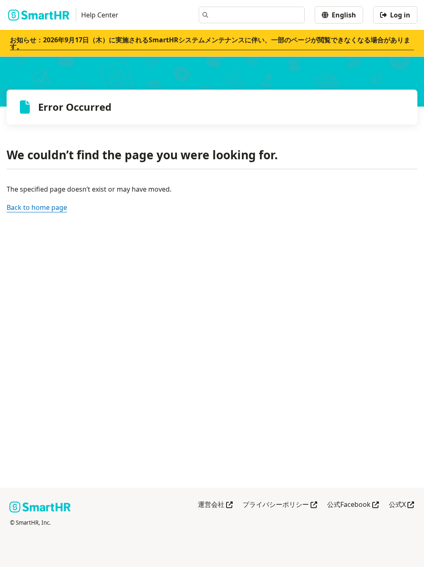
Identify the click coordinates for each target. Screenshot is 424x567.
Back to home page (37, 207)
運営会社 (215, 505)
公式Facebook (353, 505)
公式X (401, 505)
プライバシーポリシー (280, 505)
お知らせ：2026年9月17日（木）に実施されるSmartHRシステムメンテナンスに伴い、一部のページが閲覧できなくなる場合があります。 (210, 43)
